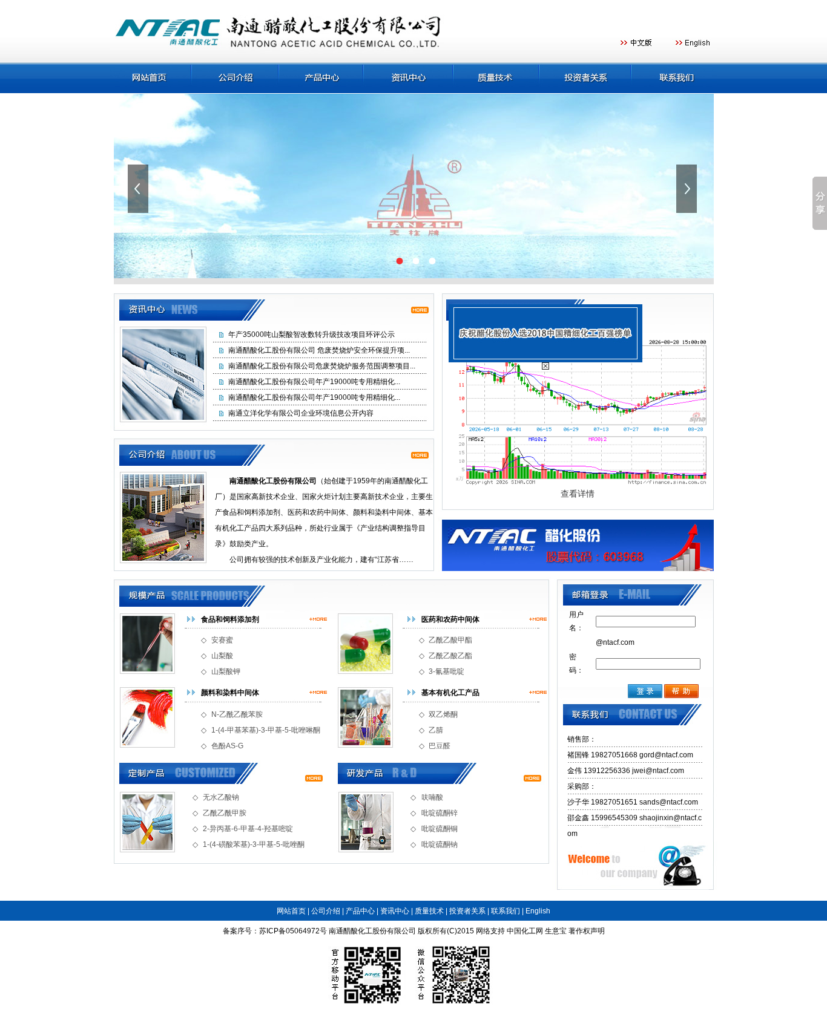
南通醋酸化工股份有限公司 (372, 931)
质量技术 (429, 911)
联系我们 (505, 911)
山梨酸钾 (225, 671)
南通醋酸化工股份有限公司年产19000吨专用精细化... (314, 381)
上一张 (139, 189)
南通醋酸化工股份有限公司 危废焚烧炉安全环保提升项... (319, 350)
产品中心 (360, 911)
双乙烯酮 (443, 714)
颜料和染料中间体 (230, 692)
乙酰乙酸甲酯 (450, 640)
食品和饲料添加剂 (230, 619)
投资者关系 (467, 911)
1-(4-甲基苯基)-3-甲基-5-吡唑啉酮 (265, 730)
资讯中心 (394, 911)
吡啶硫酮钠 (439, 844)
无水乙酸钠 (221, 797)
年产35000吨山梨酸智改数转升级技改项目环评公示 (311, 334)
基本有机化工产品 (450, 692)
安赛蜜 (222, 640)
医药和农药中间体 (450, 619)
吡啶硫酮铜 (439, 829)
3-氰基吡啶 (446, 671)
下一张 (687, 189)
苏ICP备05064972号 (293, 931)
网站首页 (291, 911)
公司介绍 (325, 911)
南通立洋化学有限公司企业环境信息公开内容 (301, 413)
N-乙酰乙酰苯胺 (237, 714)
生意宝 (556, 931)
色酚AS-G (227, 746)
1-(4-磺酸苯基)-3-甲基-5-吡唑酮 (254, 844)
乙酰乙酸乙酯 (450, 655)
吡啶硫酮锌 (439, 813)
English (538, 911)
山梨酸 (222, 655)
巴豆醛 (439, 746)
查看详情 (578, 493)
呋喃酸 (432, 797)
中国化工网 (525, 931)
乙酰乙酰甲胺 (224, 813)
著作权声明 (586, 931)
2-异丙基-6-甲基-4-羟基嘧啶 (248, 829)
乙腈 (436, 730)
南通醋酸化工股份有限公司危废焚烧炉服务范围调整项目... (321, 366)
